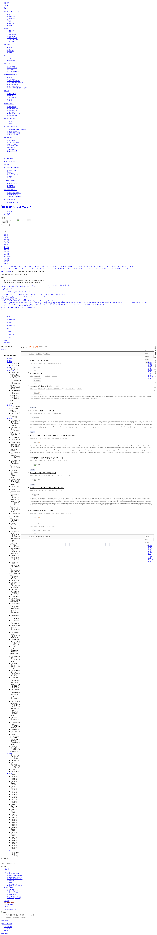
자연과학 (15, 470)
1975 (14, 845)
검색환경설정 (11, 60)
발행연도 (9, 773)
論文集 (15, 712)
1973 (14, 847)
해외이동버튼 (5, 933)
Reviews (9, 176)
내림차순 (147, 356)
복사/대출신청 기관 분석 (14, 113)
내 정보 (9, 58)
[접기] (154, 379)
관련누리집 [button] (7, 872)
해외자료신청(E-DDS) (10, 126)
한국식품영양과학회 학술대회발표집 (15, 608)
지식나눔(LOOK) (12, 884)
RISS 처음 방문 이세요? (10, 74)
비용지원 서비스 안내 (13, 131)
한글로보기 (47, 354)
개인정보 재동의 (8, 904)
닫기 (2, 309)
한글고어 (6, 239)
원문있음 (16, 363)
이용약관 (6, 901)
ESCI (14, 417)
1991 (14, 832)
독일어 (6, 244)
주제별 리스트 (11, 187)
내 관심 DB (10, 41)
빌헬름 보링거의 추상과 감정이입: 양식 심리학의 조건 (47, 488)
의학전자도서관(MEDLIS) (14, 886)
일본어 (15, 855)
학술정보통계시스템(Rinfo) (15, 875)
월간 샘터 (15, 508)
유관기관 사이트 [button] (8, 887)
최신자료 (9, 121)
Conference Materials (12, 175)
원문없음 (16, 365)
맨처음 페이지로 (64, 544)
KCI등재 (16, 407)
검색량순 (9, 358)
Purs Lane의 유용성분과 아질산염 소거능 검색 (44, 386)
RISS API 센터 (8, 137)
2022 (14, 781)
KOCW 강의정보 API (13, 142)
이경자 (43, 460)
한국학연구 (16, 717)
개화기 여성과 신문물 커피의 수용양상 (42, 411)
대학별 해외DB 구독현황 (14, 196)
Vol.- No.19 (58, 363)
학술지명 (9, 418)
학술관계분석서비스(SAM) (15, 879)
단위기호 (6, 258)
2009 (14, 803)
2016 (14, 791)
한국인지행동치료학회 (44, 475)
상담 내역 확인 (11, 97)
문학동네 (15, 644)
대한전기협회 (38, 363)
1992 (14, 830)
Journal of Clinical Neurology (15, 525)
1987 (14, 839)
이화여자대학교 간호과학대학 (42, 513)
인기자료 (9, 123)
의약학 (15, 757)
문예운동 (15, 686)
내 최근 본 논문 (11, 34)
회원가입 (6, 2)
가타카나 (6, 236)
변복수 (35, 389)
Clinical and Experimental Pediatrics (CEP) (14, 652)
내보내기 (31, 354)
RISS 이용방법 (11, 66)
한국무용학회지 (56, 438)
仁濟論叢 (15, 437)
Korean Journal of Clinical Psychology (15, 454)
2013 (14, 796)
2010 (14, 801)
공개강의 (9, 25)
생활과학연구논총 (70, 389)
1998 (14, 821)
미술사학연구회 (39, 490)
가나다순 (9, 360)
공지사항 (6, 164)
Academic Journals (12, 170)
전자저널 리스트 (12, 183)
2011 (14, 799)
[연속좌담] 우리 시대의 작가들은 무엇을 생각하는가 (46, 458)
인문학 (15, 758)
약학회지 (15, 618)
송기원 (39, 460)
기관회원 (9, 882)
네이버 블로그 (8, 927)
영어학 (15, 663)
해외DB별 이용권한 (13, 194)
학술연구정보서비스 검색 (11, 11)
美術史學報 (52, 490)
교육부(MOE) (11, 889)
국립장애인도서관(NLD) (14, 891)
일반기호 (6, 260)
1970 (14, 848)
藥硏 (14, 746)
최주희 (39, 389)
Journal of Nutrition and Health (13, 543)
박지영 (43, 389)
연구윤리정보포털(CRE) (14, 896)
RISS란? (9, 77)
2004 (14, 811)
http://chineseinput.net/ (6, 271)
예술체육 (16, 766)
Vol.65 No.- (66, 460)
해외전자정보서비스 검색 (11, 167)
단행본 (9, 21)
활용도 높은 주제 (12, 115)
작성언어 (9, 850)
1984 (14, 840)
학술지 (9, 20)
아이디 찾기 (10, 51)
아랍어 (6, 263)
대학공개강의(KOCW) (13, 873)
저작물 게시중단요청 (10, 909)
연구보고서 (10, 23)
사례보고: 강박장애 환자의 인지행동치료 (43, 473)
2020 (14, 784)
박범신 (35, 460)
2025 (14, 776)
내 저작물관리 (11, 36)
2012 (14, 798)
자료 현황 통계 (11, 107)
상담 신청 (10, 95)
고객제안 (9, 99)
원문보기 (38, 367)
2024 (14, 778)
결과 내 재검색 (7, 225)
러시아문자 (7, 256)
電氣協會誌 (50, 363)
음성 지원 (15, 369)
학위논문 (9, 15)
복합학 (15, 771)
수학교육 (15, 503)
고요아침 (37, 376)
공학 (14, 764)
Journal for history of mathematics (14, 564)
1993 (14, 829)
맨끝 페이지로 (111, 544)
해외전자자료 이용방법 (14, 86)
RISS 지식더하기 (12, 68)
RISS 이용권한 (11, 79)
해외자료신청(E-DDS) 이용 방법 (16, 129)
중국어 (6, 237)
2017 (14, 789)
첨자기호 (6, 253)
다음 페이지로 (107, 544)
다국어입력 (7, 215)
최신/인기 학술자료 (9, 118)
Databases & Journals (9, 180)
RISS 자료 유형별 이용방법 (15, 82)
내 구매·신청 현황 (12, 38)
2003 (14, 812)
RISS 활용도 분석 (9, 104)
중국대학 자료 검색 (12, 134)
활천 (14, 598)
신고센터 (9, 101)
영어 (14, 854)
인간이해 (15, 535)
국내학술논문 (11, 16)
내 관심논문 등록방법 (13, 81)
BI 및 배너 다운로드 (13, 71)
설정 (5, 55)
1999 (14, 819)
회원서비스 (7, 44)
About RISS (7, 63)
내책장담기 (39, 354)
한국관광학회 (38, 413)
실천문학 (15, 557)
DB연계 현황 (11, 69)
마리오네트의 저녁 (36, 373)
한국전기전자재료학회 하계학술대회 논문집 (15, 499)
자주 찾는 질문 (11, 94)
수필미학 (15, 687)
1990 (14, 834)
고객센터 (6, 7)
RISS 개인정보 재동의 (10, 161)
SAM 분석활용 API (12, 149)
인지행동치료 (59, 475)
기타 (14, 769)
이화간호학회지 (60, 513)
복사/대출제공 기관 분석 (14, 112)
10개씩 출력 (148, 542)
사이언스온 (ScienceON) (14, 898)
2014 (14, 794)
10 (28, 523)
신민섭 (35, 475)
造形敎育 (15, 623)
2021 (14, 783)
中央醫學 (15, 748)
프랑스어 (6, 242)
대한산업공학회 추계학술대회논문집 (15, 548)
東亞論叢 (15, 729)
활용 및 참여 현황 (12, 151)
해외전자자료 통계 (9, 199)
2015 (14, 793)
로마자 (6, 261)
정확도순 (147, 353)
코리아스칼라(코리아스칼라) (15, 398)
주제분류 (9, 753)
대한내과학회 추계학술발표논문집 (15, 694)
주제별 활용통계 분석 (13, 108)
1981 (14, 842)
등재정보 (9, 405)
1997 (14, 822)
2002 (14, 814)
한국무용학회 (42, 438)
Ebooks (9, 172)
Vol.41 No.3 (58, 413)
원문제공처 (10, 370)
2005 (14, 809)
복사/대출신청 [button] (46, 530)
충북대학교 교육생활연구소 (53, 389)
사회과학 (16, 760)
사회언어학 (16, 643)
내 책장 (9, 32)
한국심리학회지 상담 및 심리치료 (15, 666)
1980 (14, 844)
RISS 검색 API (11, 140)
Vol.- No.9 (68, 513)
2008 (14, 804)
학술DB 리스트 (11, 185)
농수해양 (16, 767)
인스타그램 (7, 928)
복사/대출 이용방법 (12, 84)
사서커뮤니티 (11, 880)
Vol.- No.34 (59, 490)
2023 (14, 780)
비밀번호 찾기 (11, 52)
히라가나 (6, 234)
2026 (14, 775)
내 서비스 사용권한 (12, 39)
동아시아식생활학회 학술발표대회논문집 (15, 444)
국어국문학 (16, 596)
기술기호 (6, 251)
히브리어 (6, 246)
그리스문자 (7, 241)
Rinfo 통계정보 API (12, 146)
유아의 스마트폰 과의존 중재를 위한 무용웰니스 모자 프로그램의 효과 (52, 435)
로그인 (6, 4)
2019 (14, 786)
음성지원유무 (11, 367)
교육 (14, 762)
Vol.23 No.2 (64, 438)
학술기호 (6, 249)
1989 (14, 835)
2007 (14, 806)
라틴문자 (6, 255)
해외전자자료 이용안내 (10, 190)
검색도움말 (7, 213)
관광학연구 (50, 413)
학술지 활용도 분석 (12, 110)
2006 (14, 807)
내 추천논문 (10, 31)
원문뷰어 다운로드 (9, 158)
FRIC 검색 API (11, 147)
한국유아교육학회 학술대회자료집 (15, 708)
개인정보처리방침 (9, 902)
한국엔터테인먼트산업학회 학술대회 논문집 (15, 682)
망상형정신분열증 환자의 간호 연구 (41, 510)
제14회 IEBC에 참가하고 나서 (39, 360)
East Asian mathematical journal (14, 449)
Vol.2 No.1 (67, 475)
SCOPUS (16, 412)
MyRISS (6, 5)
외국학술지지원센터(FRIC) (15, 877)
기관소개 (6, 906)
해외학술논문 (11, 18)
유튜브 (6, 930)
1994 (14, 827)
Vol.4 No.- (79, 389)
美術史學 (15, 555)
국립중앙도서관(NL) (13, 892)
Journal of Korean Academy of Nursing (15, 736)
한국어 (15, 852)
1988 (14, 837)
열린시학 (15, 580)
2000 (14, 817)
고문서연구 (16, 705)
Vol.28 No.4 (54, 376)
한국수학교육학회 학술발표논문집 (15, 538)
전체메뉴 (6, 8)
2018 (14, 788)
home (5, 340)
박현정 (35, 438)
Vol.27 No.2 (54, 526)
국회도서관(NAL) (12, 894)
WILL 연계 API (11, 144)
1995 (14, 826)
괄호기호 (6, 248)
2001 (14, 816)
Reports (9, 177)
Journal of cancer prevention (15, 491)
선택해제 (3, 349)
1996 (14, 824)
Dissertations (10, 173)
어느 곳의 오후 (34, 523)
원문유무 (9, 362)
